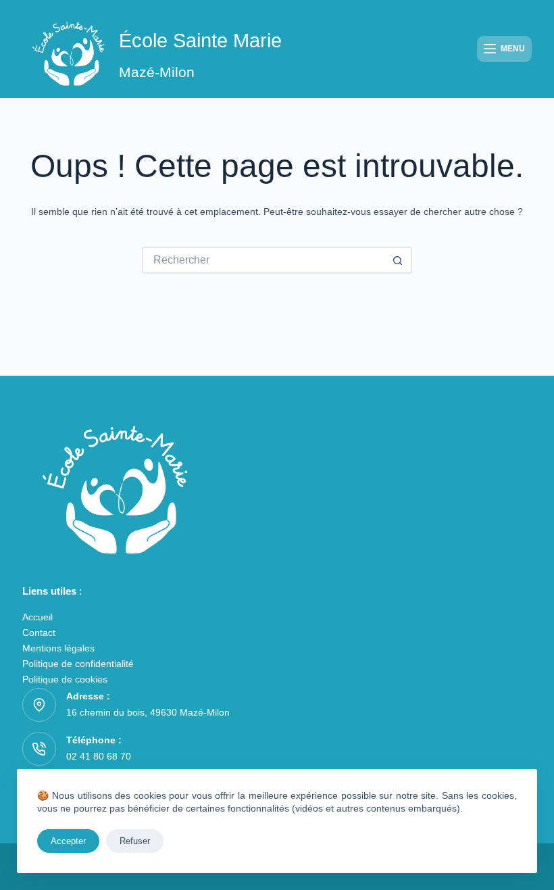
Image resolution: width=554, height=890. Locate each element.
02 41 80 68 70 (98, 756)
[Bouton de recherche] (398, 260)
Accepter (68, 841)
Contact (38, 632)
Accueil (37, 617)
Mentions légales (58, 648)
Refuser (135, 841)
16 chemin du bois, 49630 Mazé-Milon (148, 712)
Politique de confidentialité (78, 663)
